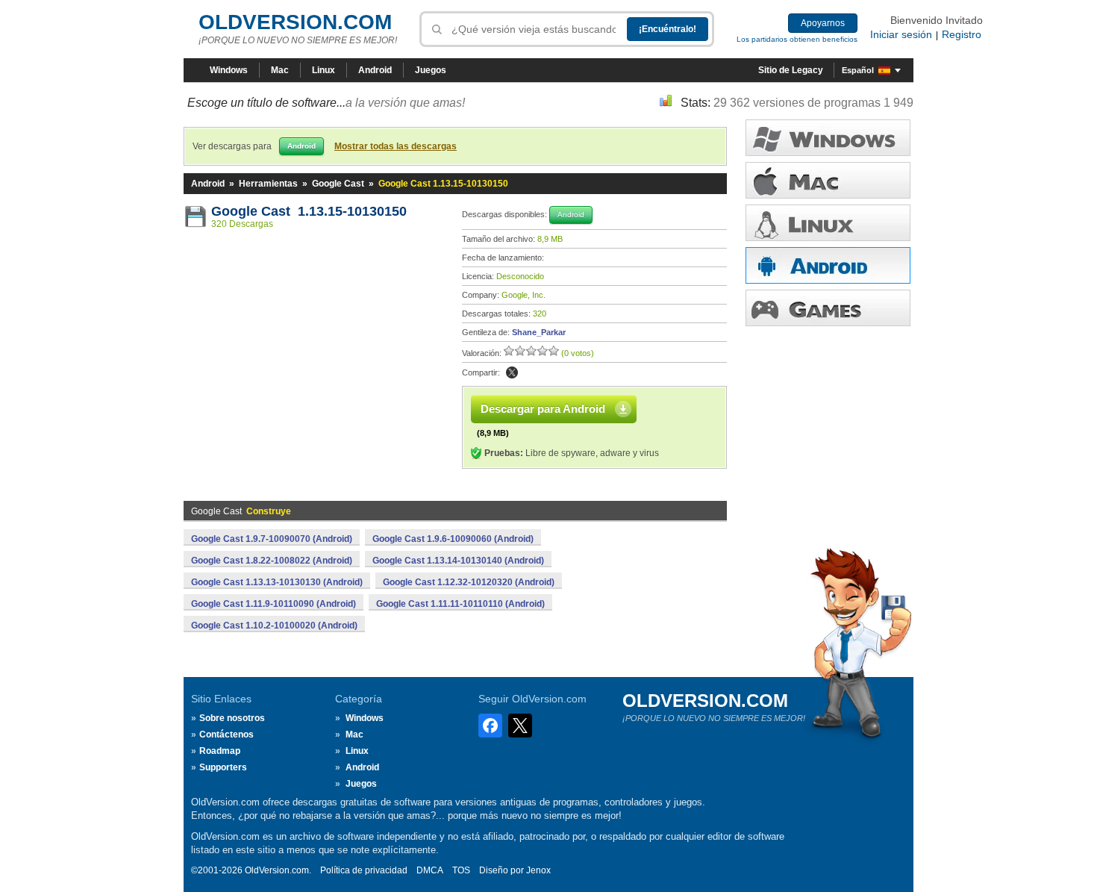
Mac (280, 70)
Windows (229, 70)
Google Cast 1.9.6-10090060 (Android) (453, 539)
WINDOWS (828, 137)
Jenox (538, 870)
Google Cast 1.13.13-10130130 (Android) (277, 582)
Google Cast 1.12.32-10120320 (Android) (468, 582)
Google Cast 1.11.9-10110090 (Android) (273, 604)
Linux (323, 70)
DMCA (429, 870)
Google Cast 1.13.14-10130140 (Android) (458, 560)
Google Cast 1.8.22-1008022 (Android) (271, 560)
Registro (961, 34)
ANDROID (828, 265)
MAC (828, 180)
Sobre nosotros (232, 718)
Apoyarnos (823, 23)
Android (375, 70)
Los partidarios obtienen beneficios (797, 39)
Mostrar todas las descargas (395, 146)
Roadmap (219, 751)
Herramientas (268, 183)
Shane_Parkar (539, 332)
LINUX (828, 223)
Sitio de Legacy (790, 70)
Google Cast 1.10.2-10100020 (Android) (274, 625)
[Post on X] (512, 372)
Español (858, 70)
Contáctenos (226, 734)
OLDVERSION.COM (295, 22)
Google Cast (338, 183)
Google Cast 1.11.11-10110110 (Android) (460, 604)
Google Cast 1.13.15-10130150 (309, 211)
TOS (461, 870)
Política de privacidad (363, 870)
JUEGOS (828, 308)
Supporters (223, 767)
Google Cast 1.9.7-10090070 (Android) (271, 539)
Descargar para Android (543, 408)
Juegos (430, 70)
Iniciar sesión (901, 34)
